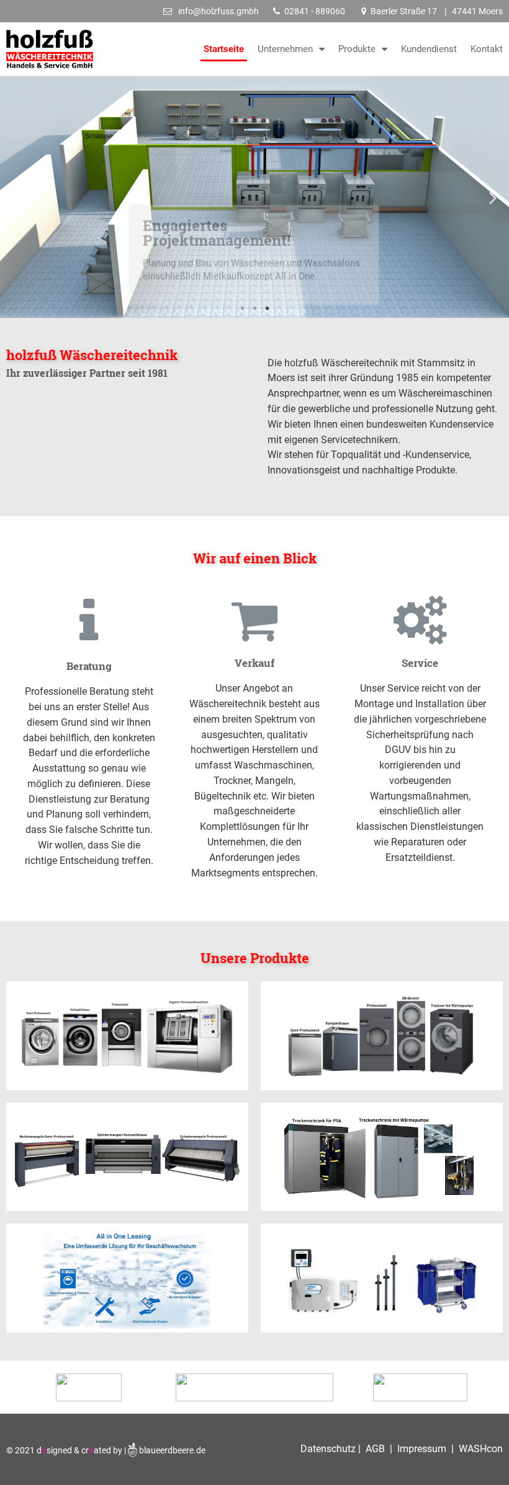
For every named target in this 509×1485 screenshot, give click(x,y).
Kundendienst (429, 49)
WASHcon (481, 1449)
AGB (375, 1449)
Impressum (420, 1449)
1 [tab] (242, 308)
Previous (16, 197)
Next (493, 197)
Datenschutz (329, 1449)
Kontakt (487, 49)
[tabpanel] (254, 197)
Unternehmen (285, 49)
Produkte (357, 49)
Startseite (224, 49)
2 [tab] (254, 308)
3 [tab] (267, 308)
